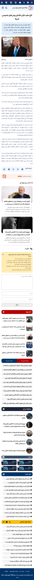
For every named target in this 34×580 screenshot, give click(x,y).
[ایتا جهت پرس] (17, 177)
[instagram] (32, 2)
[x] (24, 2)
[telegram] (28, 2)
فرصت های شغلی (14, 571)
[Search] (6, 8)
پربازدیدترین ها (24, 361)
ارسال (17, 305)
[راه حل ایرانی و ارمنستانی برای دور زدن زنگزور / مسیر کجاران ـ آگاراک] (29, 442)
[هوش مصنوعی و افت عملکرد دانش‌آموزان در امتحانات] (29, 328)
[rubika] (15, 2)
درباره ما (28, 571)
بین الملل (3, 59)
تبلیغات (6, 571)
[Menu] (2, 8)
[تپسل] (18, 461)
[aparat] (2, 2)
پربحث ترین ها (9, 361)
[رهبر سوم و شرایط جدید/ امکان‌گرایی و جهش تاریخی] (29, 354)
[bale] (6, 2)
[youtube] (20, 2)
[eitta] (11, 2)
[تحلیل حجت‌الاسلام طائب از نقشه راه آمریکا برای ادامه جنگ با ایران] (29, 433)
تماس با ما (21, 571)
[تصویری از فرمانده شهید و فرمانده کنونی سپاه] (29, 450)
